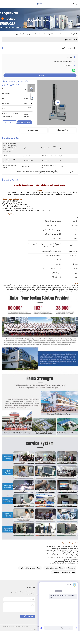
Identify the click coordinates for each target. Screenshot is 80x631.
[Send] (41, 628)
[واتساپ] (73, 70)
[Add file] (75, 628)
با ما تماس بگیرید (27, 616)
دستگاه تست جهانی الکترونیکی (30, 568)
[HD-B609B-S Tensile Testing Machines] (57, 102)
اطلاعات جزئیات (62, 130)
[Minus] (41, 585)
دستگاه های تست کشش (56, 34)
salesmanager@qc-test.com (63, 61)
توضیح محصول (33, 130)
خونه (73, 34)
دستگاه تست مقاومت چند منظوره (64, 572)
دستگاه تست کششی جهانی (54, 568)
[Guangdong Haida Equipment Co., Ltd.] (39, 3)
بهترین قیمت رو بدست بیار (22, 122)
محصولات (67, 34)
